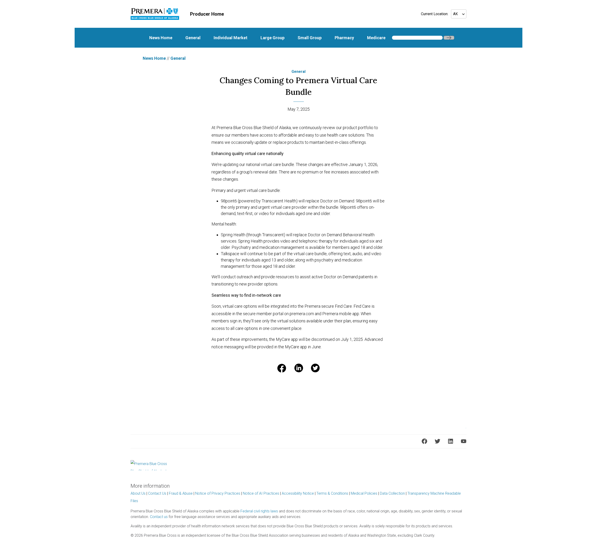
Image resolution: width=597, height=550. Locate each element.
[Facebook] (424, 441)
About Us (138, 493)
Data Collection (392, 493)
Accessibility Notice (298, 493)
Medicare (376, 37)
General (193, 37)
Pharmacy (344, 37)
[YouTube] (463, 441)
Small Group (310, 37)
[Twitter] (437, 441)
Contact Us (157, 493)
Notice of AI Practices (261, 493)
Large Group (272, 37)
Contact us (159, 517)
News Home (160, 37)
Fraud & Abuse (181, 493)
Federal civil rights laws (259, 511)
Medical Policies (364, 493)
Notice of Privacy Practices (217, 493)
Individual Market (230, 37)
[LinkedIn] (450, 441)
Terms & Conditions (332, 493)
